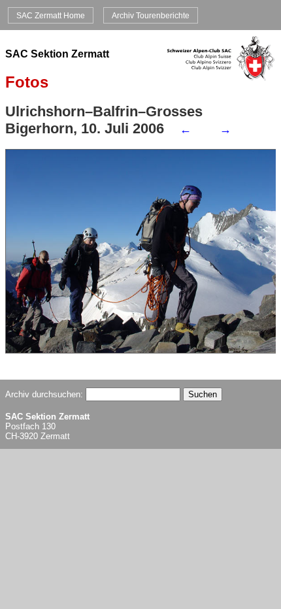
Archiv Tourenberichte (151, 15)
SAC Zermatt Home (50, 15)
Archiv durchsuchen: (45, 394)
